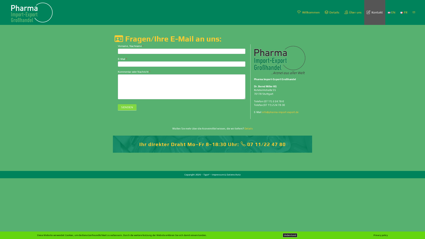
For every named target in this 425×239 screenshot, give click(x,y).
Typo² (206, 174)
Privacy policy (381, 235)
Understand (290, 235)
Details (249, 128)
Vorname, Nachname (131, 46)
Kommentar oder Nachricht (134, 71)
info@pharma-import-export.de (280, 112)
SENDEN (127, 107)
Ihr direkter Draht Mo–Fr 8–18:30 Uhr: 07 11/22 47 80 (212, 144)
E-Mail (122, 59)
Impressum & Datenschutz (226, 174)
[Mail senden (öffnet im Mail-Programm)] (413, 12)
